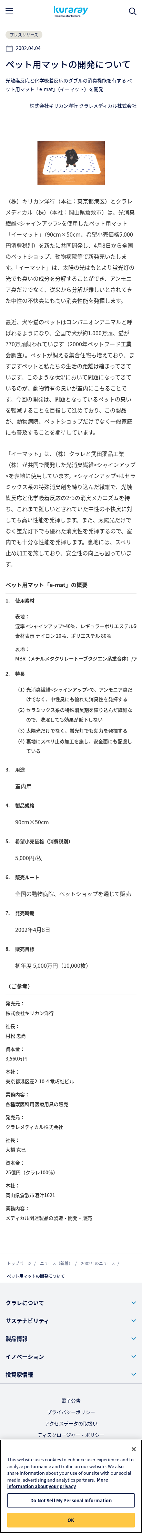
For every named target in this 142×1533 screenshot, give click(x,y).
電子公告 (71, 1400)
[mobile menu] (9, 10)
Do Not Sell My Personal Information (71, 1500)
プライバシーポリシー (71, 1411)
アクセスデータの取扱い (71, 1423)
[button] (71, 1303)
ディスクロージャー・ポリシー (71, 1434)
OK (71, 1520)
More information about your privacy (57, 1483)
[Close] (133, 1449)
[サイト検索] (132, 11)
